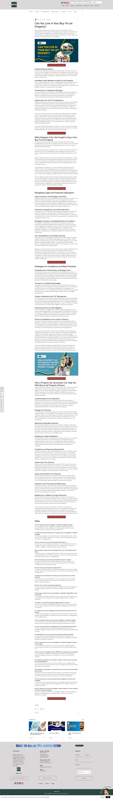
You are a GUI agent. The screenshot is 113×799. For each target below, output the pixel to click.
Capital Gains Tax (45, 11)
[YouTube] (68, 3)
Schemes (36, 705)
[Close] (111, 797)
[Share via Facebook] (35, 709)
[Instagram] (66, 3)
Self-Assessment (54, 11)
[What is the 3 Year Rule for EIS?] (75, 726)
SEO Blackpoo (65, 793)
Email (76, 759)
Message (77, 764)
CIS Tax (70, 11)
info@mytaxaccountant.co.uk (46, 767)
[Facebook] (62, 3)
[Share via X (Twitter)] (38, 709)
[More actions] (77, 19)
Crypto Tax (37, 11)
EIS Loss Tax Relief (54, 733)
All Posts (30, 11)
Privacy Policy (46, 797)
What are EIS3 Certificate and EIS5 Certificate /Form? (37, 734)
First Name (77, 754)
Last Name (87, 754)
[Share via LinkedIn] (41, 709)
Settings (102, 797)
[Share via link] (43, 709)
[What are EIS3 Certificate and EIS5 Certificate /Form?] (37, 726)
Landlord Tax (63, 11)
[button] (82, 11)
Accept (108, 797)
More (75, 11)
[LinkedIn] (64, 3)
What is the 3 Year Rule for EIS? (75, 734)
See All (83, 719)
